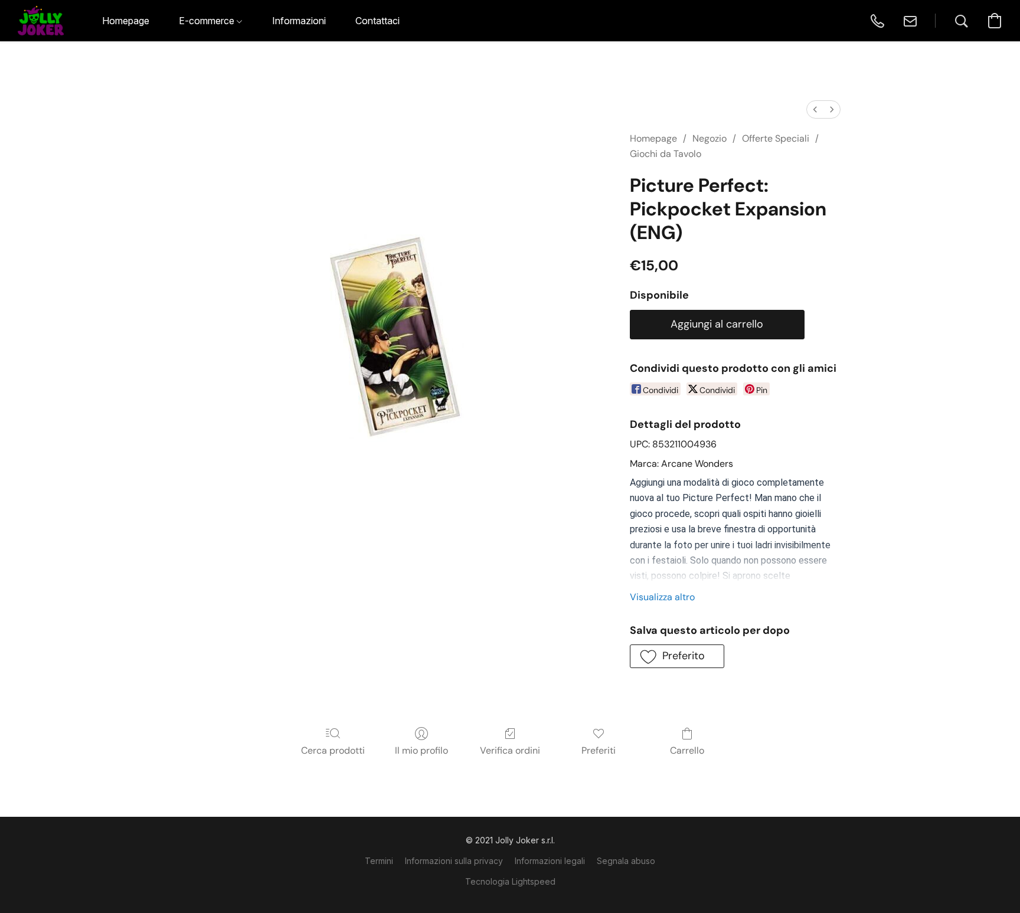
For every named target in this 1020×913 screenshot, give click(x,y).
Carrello (687, 750)
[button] (41, 20)
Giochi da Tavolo (665, 154)
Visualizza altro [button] (662, 597)
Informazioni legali (550, 861)
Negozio (709, 138)
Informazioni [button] (299, 21)
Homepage (653, 138)
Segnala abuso (626, 861)
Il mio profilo (421, 750)
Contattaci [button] (377, 21)
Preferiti (598, 750)
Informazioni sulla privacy (454, 861)
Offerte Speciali (775, 138)
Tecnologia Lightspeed (510, 881)
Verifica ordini (510, 750)
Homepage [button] (125, 21)
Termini (379, 861)
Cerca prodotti (333, 750)
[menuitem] (815, 109)
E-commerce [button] (208, 21)
